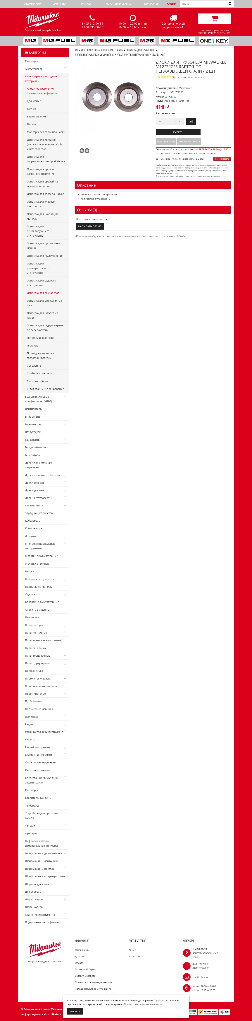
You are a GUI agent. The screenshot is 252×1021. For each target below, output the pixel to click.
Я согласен (75, 1011)
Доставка (59, 3)
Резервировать (222, 159)
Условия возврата (85, 975)
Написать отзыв (196, 77)
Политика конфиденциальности (93, 982)
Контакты (151, 3)
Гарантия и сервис (118, 3)
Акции (171, 3)
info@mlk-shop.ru (202, 977)
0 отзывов (179, 77)
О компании (32, 3)
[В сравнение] (191, 121)
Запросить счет (166, 113)
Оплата (86, 3)
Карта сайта (136, 956)
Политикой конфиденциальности (143, 1004)
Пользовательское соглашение (93, 988)
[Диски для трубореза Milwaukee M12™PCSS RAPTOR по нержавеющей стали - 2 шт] (84, 151)
